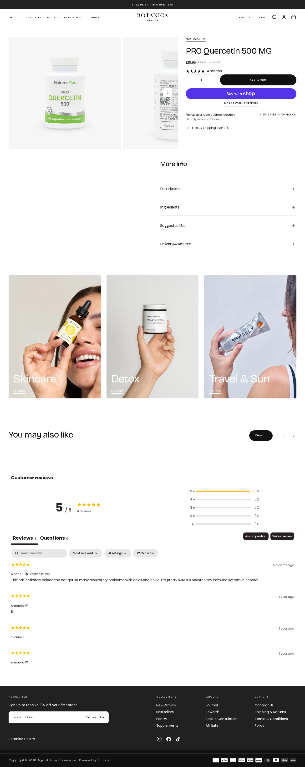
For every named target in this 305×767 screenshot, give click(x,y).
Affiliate (212, 725)
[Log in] (284, 17)
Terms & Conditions (271, 718)
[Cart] (293, 17)
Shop (12, 17)
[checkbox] (145, 553)
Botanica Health (22, 738)
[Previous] (284, 435)
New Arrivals (166, 705)
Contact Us (264, 705)
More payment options (241, 103)
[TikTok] (178, 739)
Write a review (282, 536)
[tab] (54, 538)
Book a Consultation (64, 17)
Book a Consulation (222, 718)
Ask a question (256, 536)
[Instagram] (159, 739)
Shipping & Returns (270, 712)
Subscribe (95, 717)
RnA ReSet (33, 17)
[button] (274, 17)
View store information (278, 115)
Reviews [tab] (24, 538)
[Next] (293, 435)
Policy (259, 725)
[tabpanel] (152, 609)
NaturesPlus (196, 39)
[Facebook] (169, 739)
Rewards (212, 712)
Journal (94, 17)
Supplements (167, 725)
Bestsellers (165, 712)
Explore (19, 391)
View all (261, 435)
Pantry (161, 718)
